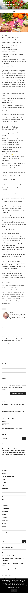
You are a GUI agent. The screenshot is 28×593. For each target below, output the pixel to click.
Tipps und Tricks (6, 529)
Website (4, 378)
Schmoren (4, 517)
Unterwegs (5, 532)
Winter (3, 535)
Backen (4, 473)
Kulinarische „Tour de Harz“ (9, 555)
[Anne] (6, 318)
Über (4, 309)
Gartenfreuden (5, 491)
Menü (14, 11)
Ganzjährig (5, 488)
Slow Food (5, 520)
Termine (4, 526)
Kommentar (5, 344)
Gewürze (4, 497)
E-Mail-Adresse (6, 371)
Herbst (4, 502)
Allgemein (4, 470)
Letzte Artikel (9, 309)
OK (14, 590)
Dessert (4, 479)
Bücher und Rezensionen (11, 327)
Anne (6, 35)
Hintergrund (5, 505)
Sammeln (4, 514)
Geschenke (5, 494)
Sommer (4, 523)
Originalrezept (5, 508)
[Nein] (26, 585)
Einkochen (4, 482)
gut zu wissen (8, 330)
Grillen (4, 500)
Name (4, 363)
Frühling (4, 485)
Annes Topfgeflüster (10, 3)
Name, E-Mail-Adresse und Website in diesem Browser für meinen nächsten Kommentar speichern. (14, 387)
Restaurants (5, 511)
